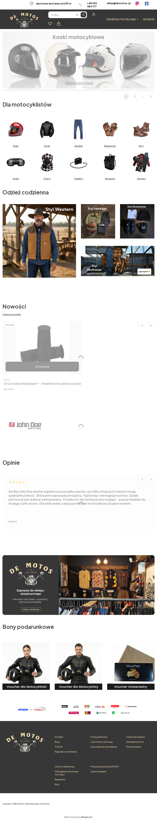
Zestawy (141, 178)
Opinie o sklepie (98, 771)
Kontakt (59, 736)
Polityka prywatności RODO (104, 766)
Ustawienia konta (135, 741)
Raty (57, 784)
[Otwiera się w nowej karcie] (137, 3)
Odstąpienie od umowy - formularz (67, 773)
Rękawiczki (110, 146)
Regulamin (60, 779)
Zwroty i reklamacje (64, 766)
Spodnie (78, 146)
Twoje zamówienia (135, 736)
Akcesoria (110, 178)
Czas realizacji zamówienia (103, 746)
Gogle (16, 178)
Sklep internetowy (77, 817)
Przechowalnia (133, 746)
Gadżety (78, 178)
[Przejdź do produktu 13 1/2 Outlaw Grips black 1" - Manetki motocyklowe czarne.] (42, 348)
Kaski (15, 146)
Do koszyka (42, 366)
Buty (141, 146)
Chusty (47, 178)
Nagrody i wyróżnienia (66, 751)
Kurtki (47, 146)
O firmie (59, 746)
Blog (57, 741)
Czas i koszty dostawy (101, 741)
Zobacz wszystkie (11, 314)
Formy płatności (98, 736)
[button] (83, 14)
